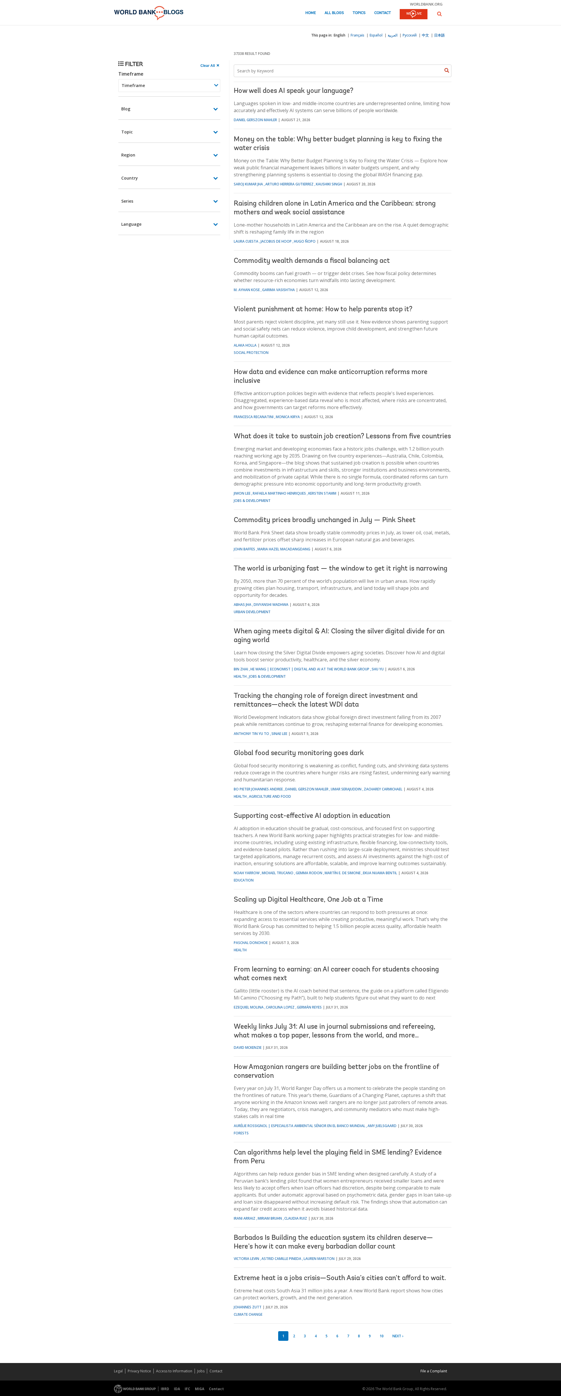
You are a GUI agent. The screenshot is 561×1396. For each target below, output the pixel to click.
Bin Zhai (241, 669)
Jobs (201, 1371)
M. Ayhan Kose (247, 289)
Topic (127, 132)
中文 (425, 35)
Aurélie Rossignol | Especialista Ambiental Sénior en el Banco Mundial (299, 1125)
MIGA (199, 1388)
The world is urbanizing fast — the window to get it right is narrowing (340, 568)
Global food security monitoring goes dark (299, 753)
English (339, 35)
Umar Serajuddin (346, 789)
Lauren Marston (319, 1258)
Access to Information (174, 1371)
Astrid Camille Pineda (281, 1258)
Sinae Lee (279, 733)
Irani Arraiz (244, 1218)
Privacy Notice (139, 1371)
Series (127, 201)
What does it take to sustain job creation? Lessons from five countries (342, 436)
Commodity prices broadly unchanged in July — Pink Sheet (324, 520)
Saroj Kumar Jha (248, 184)
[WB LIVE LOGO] (413, 14)
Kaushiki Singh (329, 184)
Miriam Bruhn (270, 1218)
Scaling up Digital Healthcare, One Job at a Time (308, 899)
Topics (359, 13)
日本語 (439, 35)
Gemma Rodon (309, 872)
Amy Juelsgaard (382, 1125)
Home (310, 13)
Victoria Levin (246, 1258)
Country (129, 178)
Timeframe (130, 74)
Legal (118, 1371)
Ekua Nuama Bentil (380, 872)
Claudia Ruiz (295, 1218)
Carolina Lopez (280, 1007)
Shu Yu (378, 669)
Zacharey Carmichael (383, 789)
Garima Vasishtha (278, 289)
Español (376, 35)
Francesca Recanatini (253, 416)
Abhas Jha (242, 604)
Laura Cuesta (246, 241)
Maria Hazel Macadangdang (283, 549)
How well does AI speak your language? (293, 91)
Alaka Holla (245, 345)
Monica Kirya (288, 416)
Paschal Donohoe (251, 942)
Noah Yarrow (246, 872)
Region (128, 155)
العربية (392, 35)
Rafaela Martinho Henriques (279, 493)
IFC (187, 1388)
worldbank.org (426, 4)
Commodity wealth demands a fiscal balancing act (312, 261)
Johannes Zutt (248, 1307)
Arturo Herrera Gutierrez (289, 184)
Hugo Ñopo (305, 241)
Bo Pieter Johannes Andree (258, 789)
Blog (125, 109)
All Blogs (334, 13)
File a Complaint (433, 1371)
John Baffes (244, 549)
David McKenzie (248, 1047)
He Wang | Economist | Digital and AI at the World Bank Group (309, 669)
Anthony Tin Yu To (251, 733)
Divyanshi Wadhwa (271, 604)
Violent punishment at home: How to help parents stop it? (323, 309)
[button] (439, 13)
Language (131, 224)
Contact (382, 13)
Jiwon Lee (242, 493)
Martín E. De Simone (343, 872)
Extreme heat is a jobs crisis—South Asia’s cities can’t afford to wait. (340, 1278)
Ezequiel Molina (249, 1007)
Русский (410, 35)
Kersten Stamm (322, 493)
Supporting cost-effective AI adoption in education (312, 816)
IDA (177, 1388)
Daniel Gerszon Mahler (255, 119)
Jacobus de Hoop (276, 241)
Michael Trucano (277, 872)
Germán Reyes (309, 1007)
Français (357, 35)
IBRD (165, 1388)
